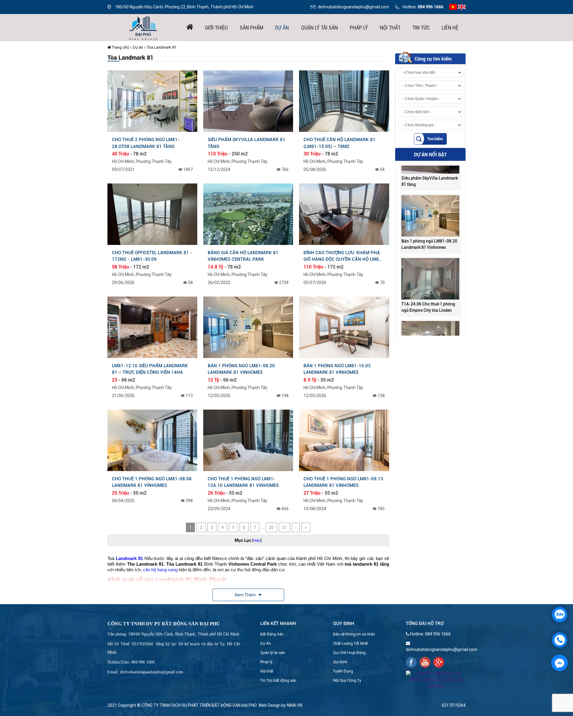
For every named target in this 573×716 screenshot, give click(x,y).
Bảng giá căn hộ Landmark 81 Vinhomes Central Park (243, 256)
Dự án (282, 27)
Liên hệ (450, 27)
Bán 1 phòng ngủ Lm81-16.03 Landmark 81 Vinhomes (337, 369)
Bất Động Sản (272, 634)
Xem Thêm (246, 594)
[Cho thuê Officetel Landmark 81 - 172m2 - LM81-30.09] (152, 214)
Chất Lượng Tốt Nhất (350, 643)
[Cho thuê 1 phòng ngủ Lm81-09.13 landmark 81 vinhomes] (344, 439)
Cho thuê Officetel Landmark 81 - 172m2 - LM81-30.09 (152, 256)
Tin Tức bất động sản (278, 680)
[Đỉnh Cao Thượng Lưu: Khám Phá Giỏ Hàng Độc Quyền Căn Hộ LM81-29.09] (344, 214)
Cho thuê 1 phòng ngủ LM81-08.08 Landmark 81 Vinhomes (152, 482)
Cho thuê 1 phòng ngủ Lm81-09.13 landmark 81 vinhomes (343, 482)
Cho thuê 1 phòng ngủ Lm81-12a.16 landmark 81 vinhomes (243, 482)
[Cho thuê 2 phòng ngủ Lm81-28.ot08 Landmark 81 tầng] (152, 100)
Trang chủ (120, 47)
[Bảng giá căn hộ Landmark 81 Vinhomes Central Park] (248, 214)
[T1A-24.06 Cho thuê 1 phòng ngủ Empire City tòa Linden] (430, 261)
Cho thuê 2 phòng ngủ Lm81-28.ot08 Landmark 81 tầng (146, 143)
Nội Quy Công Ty (347, 680)
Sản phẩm (251, 27)
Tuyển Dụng (343, 671)
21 (284, 527)
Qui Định (340, 662)
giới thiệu (216, 27)
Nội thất (390, 27)
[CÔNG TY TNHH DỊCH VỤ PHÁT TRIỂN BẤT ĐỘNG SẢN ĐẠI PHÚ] (143, 27)
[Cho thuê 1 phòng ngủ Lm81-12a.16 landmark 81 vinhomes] (248, 439)
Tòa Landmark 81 (161, 47)
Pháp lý (359, 27)
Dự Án (265, 643)
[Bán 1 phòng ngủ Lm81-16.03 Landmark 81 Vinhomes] (344, 327)
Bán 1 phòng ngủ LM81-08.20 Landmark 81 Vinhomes (241, 369)
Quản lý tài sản (319, 27)
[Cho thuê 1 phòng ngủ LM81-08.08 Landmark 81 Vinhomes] (152, 439)
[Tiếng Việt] (453, 6)
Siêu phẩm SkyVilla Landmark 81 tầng (246, 143)
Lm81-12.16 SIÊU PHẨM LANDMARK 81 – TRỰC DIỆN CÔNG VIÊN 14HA (150, 369)
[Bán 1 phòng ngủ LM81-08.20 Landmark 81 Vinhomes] (248, 327)
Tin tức (421, 27)
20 (271, 527)
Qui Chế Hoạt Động (349, 652)
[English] (462, 6)
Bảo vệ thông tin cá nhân (354, 634)
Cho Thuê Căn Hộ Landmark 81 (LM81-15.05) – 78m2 (339, 143)
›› (306, 527)
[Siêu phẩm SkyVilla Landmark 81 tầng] (248, 100)
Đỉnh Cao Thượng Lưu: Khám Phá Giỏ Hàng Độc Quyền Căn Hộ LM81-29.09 (343, 256)
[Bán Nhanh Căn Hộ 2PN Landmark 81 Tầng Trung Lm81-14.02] (430, 324)
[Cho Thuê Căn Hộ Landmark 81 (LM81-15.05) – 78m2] (344, 100)
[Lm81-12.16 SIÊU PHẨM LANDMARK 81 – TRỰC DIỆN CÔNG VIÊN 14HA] (152, 327)
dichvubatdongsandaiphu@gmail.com (353, 6)
